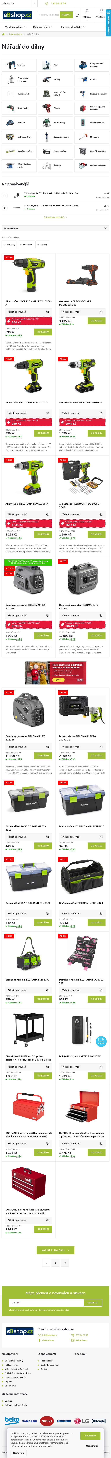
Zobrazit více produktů (54, 217)
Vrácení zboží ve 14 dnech (16, 1369)
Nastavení (18, 1453)
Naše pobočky (8, 3)
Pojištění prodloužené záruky (18, 1373)
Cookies (8, 1401)
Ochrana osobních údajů (16, 1405)
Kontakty (44, 1369)
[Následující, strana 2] (55, 1263)
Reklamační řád (11, 1365)
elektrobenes (48, 1340)
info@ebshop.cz (49, 1335)
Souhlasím (90, 1435)
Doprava (8, 1382)
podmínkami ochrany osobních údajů (52, 1310)
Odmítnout (92, 1446)
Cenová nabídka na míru (15, 1377)
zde (50, 1446)
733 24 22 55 (82, 1335)
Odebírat (92, 1302)
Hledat (66, 14)
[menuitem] (16, 27)
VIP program (10, 1386)
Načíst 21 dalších (53, 1250)
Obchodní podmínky (14, 1361)
